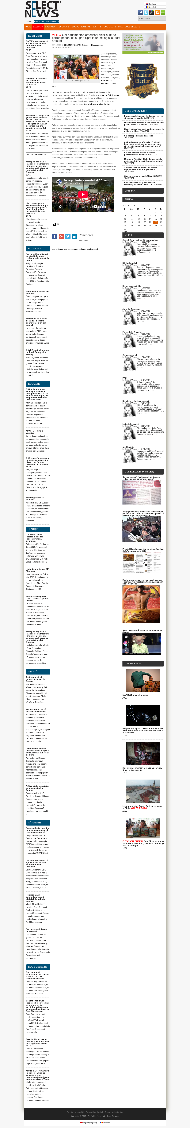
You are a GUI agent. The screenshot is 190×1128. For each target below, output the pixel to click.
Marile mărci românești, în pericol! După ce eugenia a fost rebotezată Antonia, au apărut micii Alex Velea (37, 1075)
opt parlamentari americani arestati (83, 249)
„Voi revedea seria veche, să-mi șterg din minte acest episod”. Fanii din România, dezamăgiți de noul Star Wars (37, 208)
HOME (28, 27)
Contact (119, 1112)
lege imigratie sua (59, 249)
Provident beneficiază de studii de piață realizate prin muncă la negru (37, 257)
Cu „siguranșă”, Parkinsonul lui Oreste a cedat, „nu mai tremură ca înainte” (37, 975)
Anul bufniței (128, 447)
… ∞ (147, 252)
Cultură (108, 27)
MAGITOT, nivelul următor (34, 432)
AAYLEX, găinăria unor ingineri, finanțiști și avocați (37, 352)
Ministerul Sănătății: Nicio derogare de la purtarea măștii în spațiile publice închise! (143, 160)
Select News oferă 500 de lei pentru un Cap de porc (142, 631)
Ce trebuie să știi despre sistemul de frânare (35, 679)
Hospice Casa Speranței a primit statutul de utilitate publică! (35, 898)
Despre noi (110, 1112)
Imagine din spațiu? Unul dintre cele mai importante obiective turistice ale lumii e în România (142, 730)
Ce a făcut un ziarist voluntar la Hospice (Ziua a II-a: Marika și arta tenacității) (143, 843)
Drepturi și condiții (75, 1112)
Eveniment (51, 27)
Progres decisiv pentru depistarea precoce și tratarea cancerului (37, 830)
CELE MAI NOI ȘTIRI (72, 45)
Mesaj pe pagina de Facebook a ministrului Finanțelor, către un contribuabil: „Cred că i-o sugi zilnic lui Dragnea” (37, 167)
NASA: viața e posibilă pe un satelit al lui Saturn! (37, 788)
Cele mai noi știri (136, 111)
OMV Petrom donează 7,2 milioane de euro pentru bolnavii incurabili (37, 44)
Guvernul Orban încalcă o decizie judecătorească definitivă (34, 537)
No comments (97, 45)
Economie (64, 27)
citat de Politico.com (109, 95)
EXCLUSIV (38, 27)
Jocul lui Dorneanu (131, 309)
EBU (124, 378)
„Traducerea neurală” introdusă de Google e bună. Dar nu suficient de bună (37, 751)
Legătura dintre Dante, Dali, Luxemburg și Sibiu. (142, 807)
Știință (119, 27)
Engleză (152, 4)
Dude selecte (132, 27)
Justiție (97, 27)
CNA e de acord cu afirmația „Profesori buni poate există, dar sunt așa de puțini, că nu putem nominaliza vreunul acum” (37, 394)
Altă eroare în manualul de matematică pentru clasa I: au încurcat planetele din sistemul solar (37, 462)
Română (152, 7)
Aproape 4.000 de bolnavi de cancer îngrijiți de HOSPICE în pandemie (140, 169)
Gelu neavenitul (129, 355)
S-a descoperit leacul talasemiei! (36, 930)
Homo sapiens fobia (131, 286)
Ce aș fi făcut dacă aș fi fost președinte (140, 240)
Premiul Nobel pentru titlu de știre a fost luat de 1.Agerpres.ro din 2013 (37, 1042)
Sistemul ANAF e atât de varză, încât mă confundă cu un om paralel (36, 321)
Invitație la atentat (130, 424)
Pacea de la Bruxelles (132, 332)
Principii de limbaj (94, 1112)
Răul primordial (129, 263)
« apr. (125, 231)
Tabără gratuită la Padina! (35, 498)
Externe (86, 27)
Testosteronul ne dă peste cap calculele (36, 710)
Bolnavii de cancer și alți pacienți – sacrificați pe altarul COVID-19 (36, 81)
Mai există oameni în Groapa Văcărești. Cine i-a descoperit (142, 769)
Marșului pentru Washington (97, 104)
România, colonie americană (135, 401)
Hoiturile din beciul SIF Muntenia (37, 292)
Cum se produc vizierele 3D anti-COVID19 (143, 176)
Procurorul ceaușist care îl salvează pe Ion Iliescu (37, 598)
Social (75, 27)
